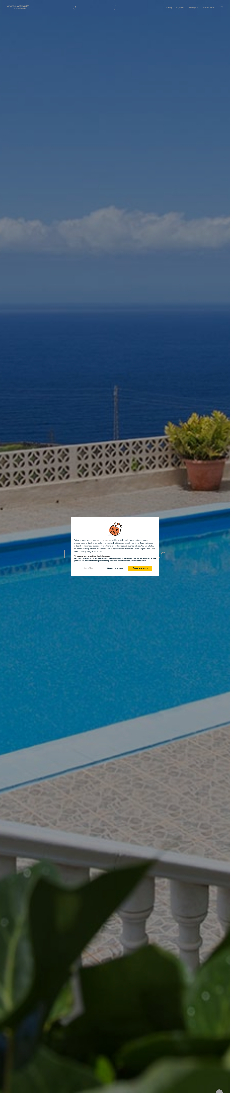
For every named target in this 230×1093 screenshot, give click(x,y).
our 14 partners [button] (102, 540)
